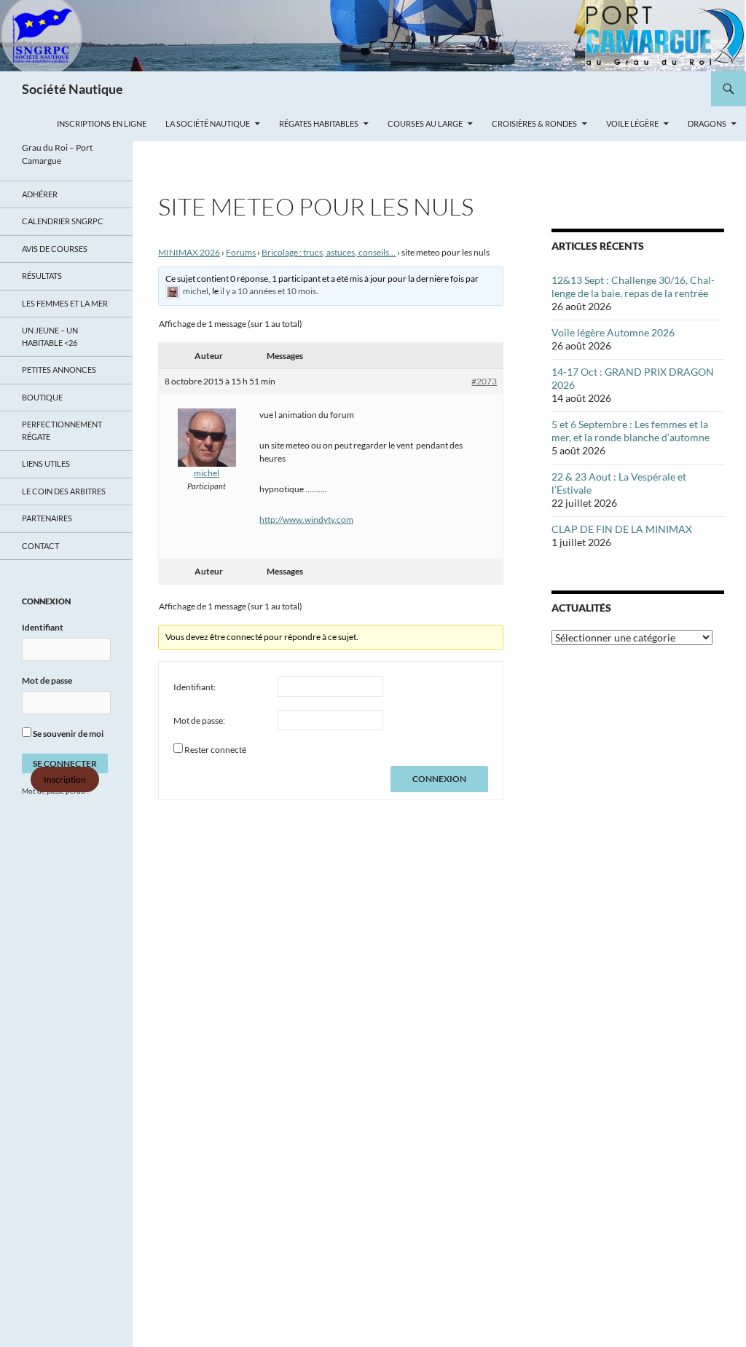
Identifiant (42, 627)
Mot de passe (47, 680)
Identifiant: (194, 687)
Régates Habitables (318, 123)
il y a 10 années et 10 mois (268, 290)
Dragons (707, 123)
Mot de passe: (199, 720)
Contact (40, 545)
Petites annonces (59, 369)
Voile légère (632, 123)
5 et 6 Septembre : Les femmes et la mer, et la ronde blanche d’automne (630, 430)
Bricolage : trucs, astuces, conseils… (329, 252)
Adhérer (40, 194)
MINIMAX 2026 (189, 252)
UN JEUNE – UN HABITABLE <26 (50, 336)
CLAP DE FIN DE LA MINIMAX (621, 529)
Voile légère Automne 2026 (613, 332)
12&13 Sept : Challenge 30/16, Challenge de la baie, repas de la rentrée (633, 286)
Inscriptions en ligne (101, 123)
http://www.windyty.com (306, 519)
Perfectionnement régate (62, 430)
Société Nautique (72, 89)
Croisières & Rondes (534, 123)
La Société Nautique (207, 123)
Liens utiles (46, 463)
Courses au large (425, 123)
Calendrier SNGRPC (62, 221)
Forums (241, 252)
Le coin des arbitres (64, 491)
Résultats (42, 275)
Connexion (439, 778)
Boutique (42, 397)
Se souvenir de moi (67, 733)
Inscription (65, 779)
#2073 (484, 381)
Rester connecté (215, 749)
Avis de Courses (54, 248)
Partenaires (47, 518)
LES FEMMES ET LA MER (65, 303)
